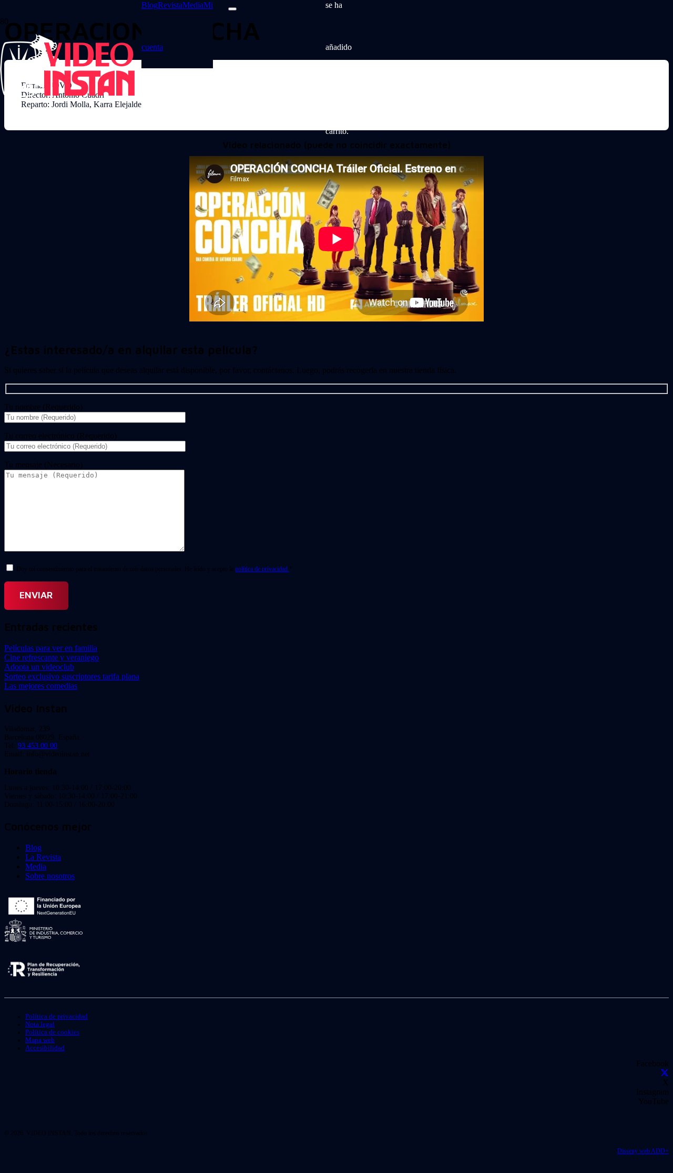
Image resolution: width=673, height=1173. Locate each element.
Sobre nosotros (50, 875)
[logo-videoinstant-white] (67, 94)
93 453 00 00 (37, 746)
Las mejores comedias (40, 685)
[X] (664, 1072)
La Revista (43, 857)
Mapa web (40, 1040)
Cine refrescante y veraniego (51, 657)
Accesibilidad (45, 1048)
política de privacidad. (262, 569)
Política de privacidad (56, 1016)
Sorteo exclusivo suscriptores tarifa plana (71, 676)
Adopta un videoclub (39, 666)
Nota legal (40, 1024)
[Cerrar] (232, 9)
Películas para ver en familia (50, 647)
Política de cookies (52, 1032)
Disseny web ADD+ (643, 1151)
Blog (33, 847)
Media (35, 866)
